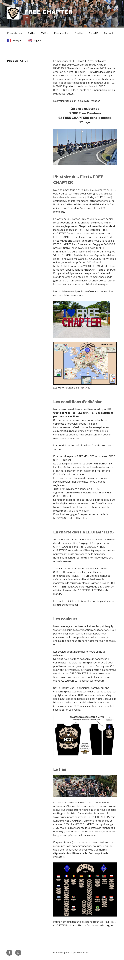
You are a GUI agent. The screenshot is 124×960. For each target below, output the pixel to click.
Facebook (92, 925)
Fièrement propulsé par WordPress (71, 952)
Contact (108, 33)
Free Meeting (61, 33)
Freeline (79, 33)
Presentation (14, 33)
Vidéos (45, 33)
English (37, 40)
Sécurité (93, 33)
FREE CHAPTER (49, 12)
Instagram (108, 925)
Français (17, 40)
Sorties (31, 33)
